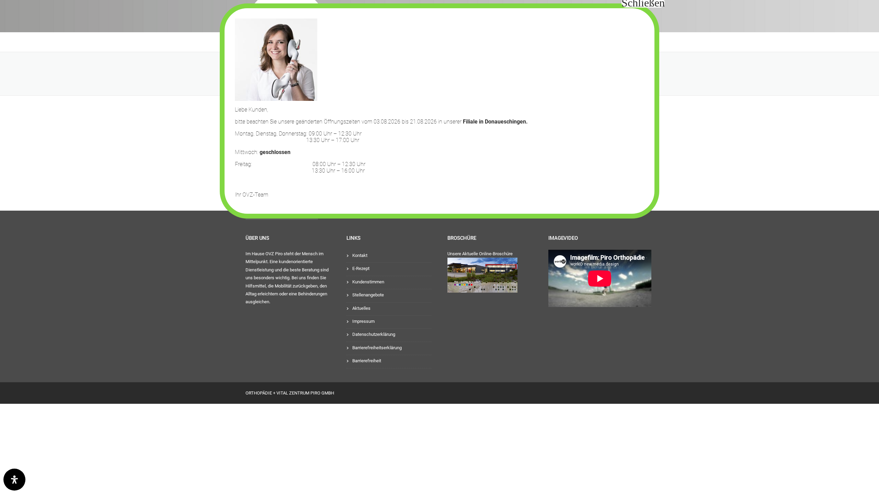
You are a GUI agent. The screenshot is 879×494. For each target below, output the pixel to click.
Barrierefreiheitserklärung (377, 347)
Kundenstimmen (368, 281)
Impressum (363, 321)
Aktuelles (361, 308)
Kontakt (359, 255)
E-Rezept (360, 268)
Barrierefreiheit (366, 360)
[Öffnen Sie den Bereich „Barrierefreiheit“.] (14, 480)
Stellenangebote (368, 294)
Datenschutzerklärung (373, 334)
